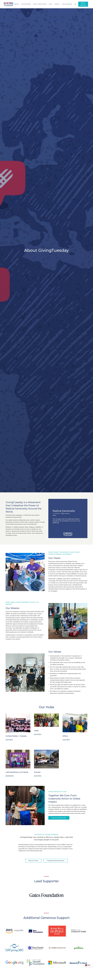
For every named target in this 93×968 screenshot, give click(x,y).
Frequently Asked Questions (55, 860)
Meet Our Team (33, 860)
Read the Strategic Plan (59, 817)
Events (57, 4)
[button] (16, 4)
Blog (50, 4)
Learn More (9, 739)
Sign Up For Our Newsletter (83, 4)
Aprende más (10, 775)
